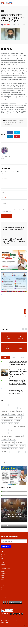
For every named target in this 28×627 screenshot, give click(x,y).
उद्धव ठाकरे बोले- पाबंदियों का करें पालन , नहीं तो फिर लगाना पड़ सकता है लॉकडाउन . (14, 241)
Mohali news (19, 442)
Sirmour (3, 590)
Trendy (22, 357)
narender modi (13, 445)
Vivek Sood (13, 366)
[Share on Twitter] (5, 49)
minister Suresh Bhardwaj (8, 442)
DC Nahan (11, 417)
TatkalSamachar (5, 458)
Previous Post (9, 225)
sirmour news (14, 451)
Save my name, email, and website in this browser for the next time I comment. (14, 210)
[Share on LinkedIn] (8, 49)
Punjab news (14, 448)
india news (4, 433)
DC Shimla (18, 417)
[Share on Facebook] (2, 49)
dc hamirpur (5, 414)
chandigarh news (13, 405)
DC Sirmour (17, 420)
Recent (5, 357)
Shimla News (5, 451)
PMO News (22, 445)
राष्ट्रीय (2, 562)
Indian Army (19, 429)
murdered (19, 122)
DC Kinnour (20, 414)
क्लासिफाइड (3, 564)
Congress (20, 408)
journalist (15, 120)
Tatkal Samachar (8, 124)
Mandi (2, 585)
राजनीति (2, 560)
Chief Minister (5, 408)
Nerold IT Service (4, 622)
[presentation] (23, 329)
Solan (2, 592)
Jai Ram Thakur (13, 433)
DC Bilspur (12, 411)
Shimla (2, 587)
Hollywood (12, 429)
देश (2, 10)
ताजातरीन (3, 554)
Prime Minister (5, 448)
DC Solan (4, 423)
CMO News (13, 408)
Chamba (3, 573)
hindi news (4, 429)
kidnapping (13, 122)
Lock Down (4, 439)
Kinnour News (22, 433)
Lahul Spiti (3, 583)
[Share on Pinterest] (11, 49)
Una (2, 594)
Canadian (9, 120)
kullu (2, 581)
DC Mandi (4, 417)
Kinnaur (2, 579)
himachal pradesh (6, 426)
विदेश (2, 558)
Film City (16, 423)
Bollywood (4, 405)
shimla (21, 448)
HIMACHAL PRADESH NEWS (19, 426)
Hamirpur (3, 575)
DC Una (10, 423)
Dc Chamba (19, 411)
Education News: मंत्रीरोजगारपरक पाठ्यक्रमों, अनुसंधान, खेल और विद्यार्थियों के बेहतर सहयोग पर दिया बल (17, 391)
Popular (14, 357)
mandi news (12, 439)
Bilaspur (3, 571)
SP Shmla (4, 454)
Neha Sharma (5, 156)
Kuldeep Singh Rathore (7, 436)
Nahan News (5, 445)
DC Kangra (12, 414)
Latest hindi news (19, 436)
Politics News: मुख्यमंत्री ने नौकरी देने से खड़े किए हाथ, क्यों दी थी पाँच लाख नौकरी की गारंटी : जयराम (18, 363)
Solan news (22, 451)
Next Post (5, 236)
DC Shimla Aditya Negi (7, 420)
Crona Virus (4, 411)
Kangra (2, 577)
